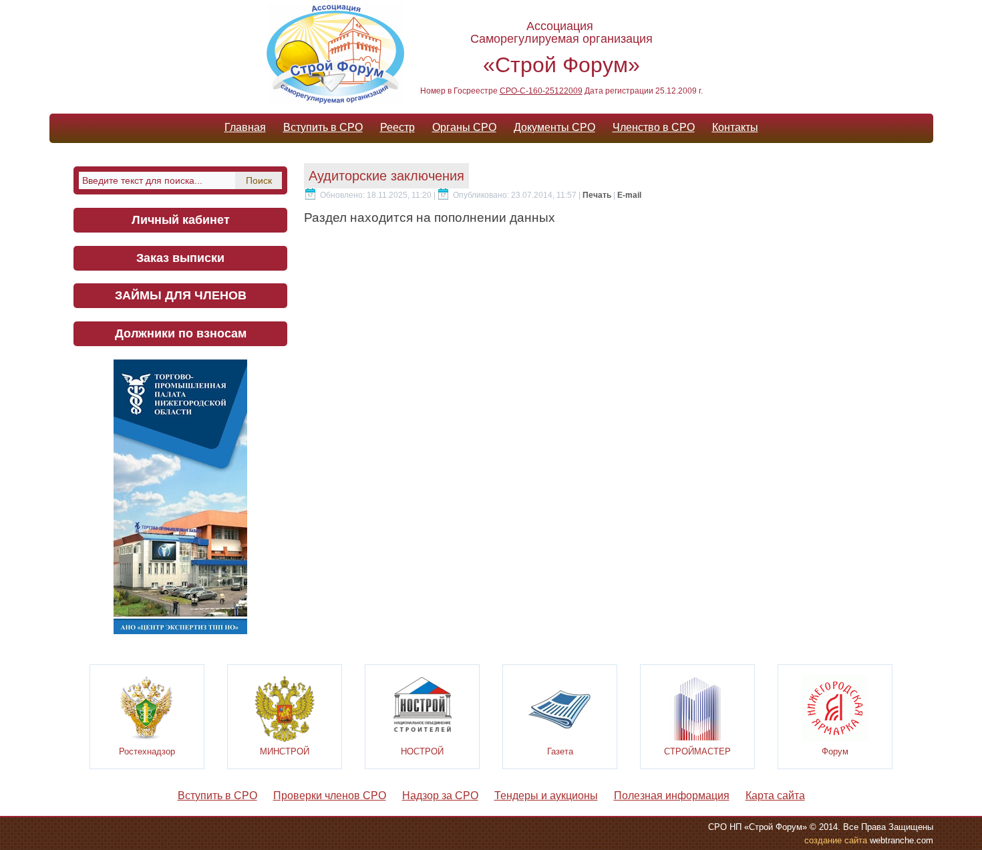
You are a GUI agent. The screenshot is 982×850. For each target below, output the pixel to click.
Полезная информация (671, 795)
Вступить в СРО (323, 127)
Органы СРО (464, 127)
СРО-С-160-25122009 (541, 91)
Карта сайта (775, 795)
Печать (598, 195)
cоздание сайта (835, 840)
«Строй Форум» (561, 65)
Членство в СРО (654, 127)
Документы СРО (554, 127)
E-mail (629, 195)
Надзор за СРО (440, 795)
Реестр (397, 127)
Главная (245, 127)
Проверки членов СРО (329, 795)
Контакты (735, 127)
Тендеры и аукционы (546, 795)
